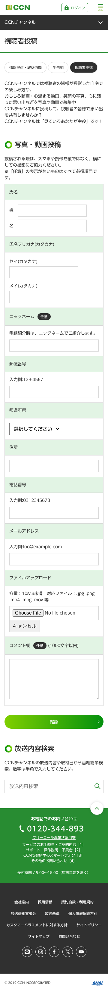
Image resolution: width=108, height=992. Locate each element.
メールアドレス (24, 531)
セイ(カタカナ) (23, 261)
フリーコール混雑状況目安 (54, 837)
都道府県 (17, 410)
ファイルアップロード (30, 578)
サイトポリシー (89, 925)
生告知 (58, 67)
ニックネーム (28, 316)
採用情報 (45, 902)
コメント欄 (26, 645)
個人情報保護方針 (82, 913)
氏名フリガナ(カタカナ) (31, 244)
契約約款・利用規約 (77, 902)
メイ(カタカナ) (23, 286)
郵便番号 (17, 364)
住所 (13, 447)
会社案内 (21, 902)
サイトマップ (39, 936)
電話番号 (17, 485)
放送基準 (52, 913)
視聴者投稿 (84, 67)
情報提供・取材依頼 (25, 67)
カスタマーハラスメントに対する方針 (37, 925)
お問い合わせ (69, 936)
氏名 (13, 192)
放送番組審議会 (23, 913)
